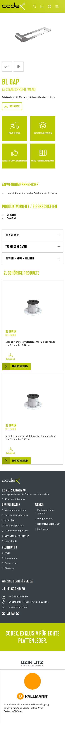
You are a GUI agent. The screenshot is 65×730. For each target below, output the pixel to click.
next (61, 37)
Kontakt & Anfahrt (15, 499)
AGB (7, 553)
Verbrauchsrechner (15, 510)
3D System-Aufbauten (17, 536)
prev (3, 37)
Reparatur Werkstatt (48, 524)
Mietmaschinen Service (45, 512)
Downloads (13, 235)
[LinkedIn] (8, 613)
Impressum (11, 558)
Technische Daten (16, 247)
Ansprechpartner (14, 525)
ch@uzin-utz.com (18, 607)
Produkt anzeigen (20, 366)
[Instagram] (13, 613)
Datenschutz (12, 563)
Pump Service (44, 519)
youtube (9, 520)
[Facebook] (17, 613)
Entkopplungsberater (16, 515)
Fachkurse (43, 529)
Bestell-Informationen (20, 258)
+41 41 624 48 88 (13, 589)
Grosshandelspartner (16, 531)
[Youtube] (3, 613)
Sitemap (9, 568)
